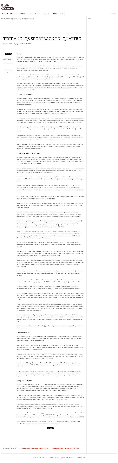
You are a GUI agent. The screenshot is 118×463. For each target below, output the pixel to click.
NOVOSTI (12, 13)
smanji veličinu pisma (12, 58)
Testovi (22, 13)
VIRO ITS (68, 457)
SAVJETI (44, 13)
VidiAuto (5, 13)
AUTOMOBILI (33, 13)
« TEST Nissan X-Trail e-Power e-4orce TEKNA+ (34, 448)
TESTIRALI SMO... (26, 44)
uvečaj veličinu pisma (8, 61)
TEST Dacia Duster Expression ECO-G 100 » (65, 448)
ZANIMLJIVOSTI (56, 13)
